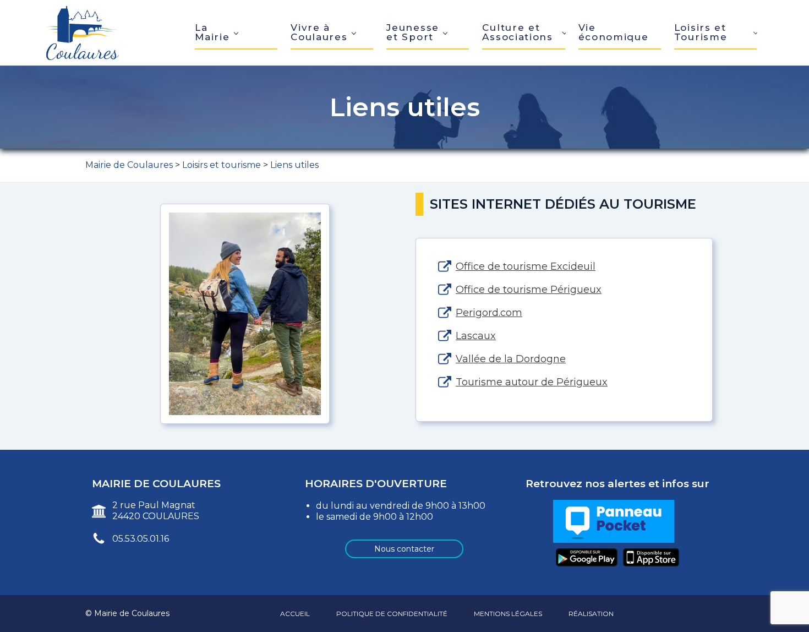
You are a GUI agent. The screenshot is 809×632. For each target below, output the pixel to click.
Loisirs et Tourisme (701, 32)
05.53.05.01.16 (140, 538)
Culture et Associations (517, 32)
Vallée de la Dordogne (511, 359)
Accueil (295, 613)
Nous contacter (404, 549)
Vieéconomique (613, 32)
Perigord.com (489, 313)
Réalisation (591, 613)
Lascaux (476, 336)
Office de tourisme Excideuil (525, 266)
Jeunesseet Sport (412, 32)
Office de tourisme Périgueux (529, 290)
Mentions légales (508, 613)
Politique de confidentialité (391, 613)
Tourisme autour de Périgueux (532, 382)
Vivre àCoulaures (319, 32)
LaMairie (212, 32)
